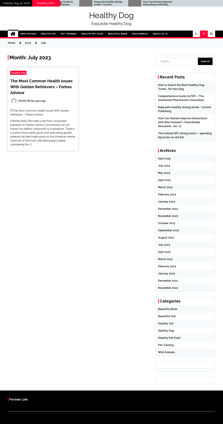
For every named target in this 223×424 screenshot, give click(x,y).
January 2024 (166, 201)
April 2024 (164, 180)
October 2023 (166, 223)
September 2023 (168, 230)
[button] (196, 34)
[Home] (13, 34)
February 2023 (167, 266)
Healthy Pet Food (92, 34)
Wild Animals (140, 34)
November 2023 (168, 216)
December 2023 (168, 208)
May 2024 (164, 172)
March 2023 (165, 259)
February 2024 (167, 194)
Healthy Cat (48, 34)
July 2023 (164, 244)
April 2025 (164, 158)
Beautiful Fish (167, 316)
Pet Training (68, 34)
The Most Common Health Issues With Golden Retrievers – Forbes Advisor (41, 87)
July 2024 (164, 165)
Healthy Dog (111, 15)
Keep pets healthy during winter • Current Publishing (101, 3)
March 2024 (165, 187)
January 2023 (166, 273)
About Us (158, 34)
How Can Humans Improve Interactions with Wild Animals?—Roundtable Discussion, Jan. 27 (151, 3)
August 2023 (166, 237)
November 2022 (168, 287)
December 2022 (168, 280)
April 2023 (164, 251)
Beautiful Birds (117, 34)
